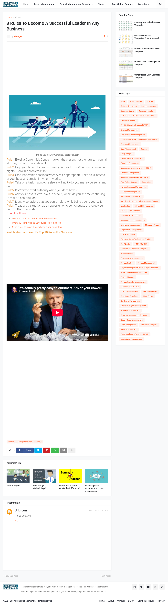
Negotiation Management (131, 230)
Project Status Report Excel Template (147, 50)
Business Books (127, 111)
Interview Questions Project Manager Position (139, 201)
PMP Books (125, 244)
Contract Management (130, 144)
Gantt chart (146, 182)
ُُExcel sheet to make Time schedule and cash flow (37, 227)
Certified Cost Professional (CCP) (134, 125)
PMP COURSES (141, 244)
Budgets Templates (129, 106)
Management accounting (131, 215)
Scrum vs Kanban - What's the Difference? (69, 487)
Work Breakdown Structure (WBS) (134, 334)
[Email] (63, 450)
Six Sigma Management (130, 301)
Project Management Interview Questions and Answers (139, 268)
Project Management (146, 263)
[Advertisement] (57, 68)
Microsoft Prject (152, 225)
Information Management (131, 196)
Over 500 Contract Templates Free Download (34, 218)
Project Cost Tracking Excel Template (147, 63)
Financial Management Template (134, 177)
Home (9, 17)
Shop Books (148, 296)
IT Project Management (130, 192)
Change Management (129, 130)
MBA (123, 211)
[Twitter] (38, 450)
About (111, 601)
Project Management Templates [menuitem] (76, 4)
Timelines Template (149, 325)
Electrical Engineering (129, 163)
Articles (17, 17)
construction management (131, 339)
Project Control (127, 263)
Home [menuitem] (26, 4)
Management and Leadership (30, 442)
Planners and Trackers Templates (134, 249)
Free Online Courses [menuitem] (122, 4)
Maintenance (134, 211)
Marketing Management (130, 225)
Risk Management (150, 291)
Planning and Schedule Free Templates (147, 23)
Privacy (161, 601)
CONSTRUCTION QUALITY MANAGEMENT (138, 116)
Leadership (125, 206)
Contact (121, 601)
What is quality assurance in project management (94, 488)
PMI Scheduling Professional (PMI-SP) (136, 239)
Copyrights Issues (146, 601)
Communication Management (133, 135)
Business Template (146, 111)
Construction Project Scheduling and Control (139, 139)
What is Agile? (13, 485)
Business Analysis (148, 106)
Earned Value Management (132, 158)
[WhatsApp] (55, 450)
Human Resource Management (133, 187)
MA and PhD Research (144, 206)
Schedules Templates (129, 296)
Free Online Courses (129, 182)
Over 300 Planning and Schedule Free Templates (36, 222)
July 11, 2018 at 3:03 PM (98, 510)
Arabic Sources (136, 101)
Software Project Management (133, 306)
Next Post (105, 576)
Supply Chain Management (132, 320)
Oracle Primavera (128, 234)
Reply (17, 521)
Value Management (129, 329)
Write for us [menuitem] (144, 4)
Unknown (21, 510)
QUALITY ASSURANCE (130, 287)
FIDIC (148, 168)
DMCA (131, 601)
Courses (144, 149)
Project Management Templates (134, 272)
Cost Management (128, 149)
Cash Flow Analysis (128, 120)
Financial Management (130, 173)
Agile (123, 101)
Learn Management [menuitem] (44, 4)
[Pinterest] (46, 450)
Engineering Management (131, 168)
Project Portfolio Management (133, 282)
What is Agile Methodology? (39, 487)
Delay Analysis (127, 154)
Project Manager (127, 277)
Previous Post (11, 576)
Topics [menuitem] (101, 4)
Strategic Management (130, 310)
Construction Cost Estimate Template (147, 76)
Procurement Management (132, 258)
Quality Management (129, 291)
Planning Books (127, 253)
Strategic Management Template (134, 315)
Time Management (128, 325)
